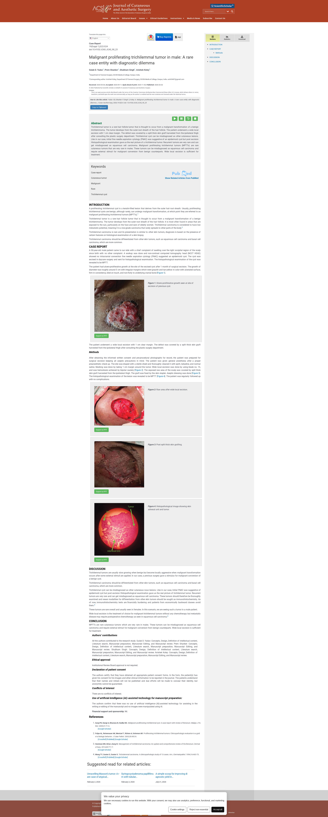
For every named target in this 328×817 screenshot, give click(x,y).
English (95, 38)
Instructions (176, 18)
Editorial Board (129, 18)
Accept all (217, 809)
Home (105, 18)
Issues (142, 18)
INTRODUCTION (215, 45)
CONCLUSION (215, 62)
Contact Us (220, 18)
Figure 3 (195, 373)
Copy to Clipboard (99, 107)
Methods (219, 53)
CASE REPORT (215, 49)
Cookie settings (177, 809)
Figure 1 (161, 273)
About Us (115, 18)
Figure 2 (138, 370)
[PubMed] (110, 739)
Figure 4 (161, 376)
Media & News (193, 18)
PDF (179, 37)
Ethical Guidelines (159, 18)
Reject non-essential (198, 809)
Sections (213, 39)
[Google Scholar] (104, 729)
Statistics (227, 39)
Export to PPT (101, 336)
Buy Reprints (165, 37)
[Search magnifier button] (232, 11)
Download (242, 39)
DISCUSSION (214, 57)
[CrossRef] (102, 739)
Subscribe (207, 18)
